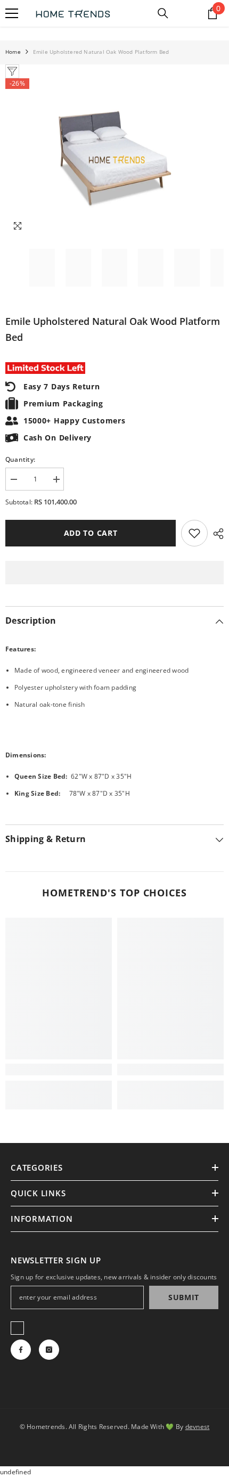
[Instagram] (49, 1350)
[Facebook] (21, 1350)
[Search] (163, 13)
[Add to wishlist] (194, 533)
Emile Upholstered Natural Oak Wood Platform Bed (112, 329)
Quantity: (20, 459)
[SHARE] (216, 533)
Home (13, 51)
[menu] (11, 13)
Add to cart (91, 533)
